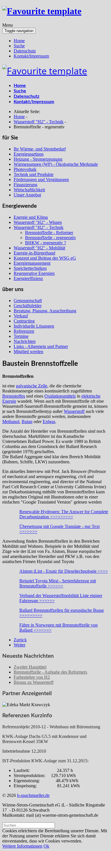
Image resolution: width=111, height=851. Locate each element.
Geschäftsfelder (28, 305)
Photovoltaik (25, 169)
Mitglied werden (28, 351)
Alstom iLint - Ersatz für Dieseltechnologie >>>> (63, 571)
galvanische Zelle (31, 385)
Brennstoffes (13, 396)
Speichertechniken (30, 268)
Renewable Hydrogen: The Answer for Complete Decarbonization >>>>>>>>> (63, 514)
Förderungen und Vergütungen (41, 179)
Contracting (24, 321)
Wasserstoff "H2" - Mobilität (39, 247)
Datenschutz (25, 50)
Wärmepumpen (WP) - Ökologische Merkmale (56, 164)
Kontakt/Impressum (31, 56)
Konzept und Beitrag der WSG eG (45, 258)
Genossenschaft (28, 300)
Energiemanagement (32, 263)
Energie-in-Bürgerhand (34, 253)
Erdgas (49, 421)
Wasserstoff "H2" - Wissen (38, 222)
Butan (27, 421)
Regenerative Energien (34, 273)
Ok (46, 846)
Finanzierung (25, 184)
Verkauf (21, 315)
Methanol (10, 421)
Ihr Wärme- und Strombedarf (40, 149)
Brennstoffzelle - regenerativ (50, 237)
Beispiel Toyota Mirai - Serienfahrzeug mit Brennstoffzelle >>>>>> (57, 583)
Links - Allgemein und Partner (41, 346)
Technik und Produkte (34, 174)
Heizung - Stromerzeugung (38, 159)
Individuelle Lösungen (34, 326)
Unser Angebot (27, 194)
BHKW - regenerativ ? (45, 242)
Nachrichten (25, 341)
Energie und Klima (31, 217)
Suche (19, 45)
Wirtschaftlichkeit (29, 189)
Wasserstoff (74, 411)
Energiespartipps (29, 154)
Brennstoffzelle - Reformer (49, 232)
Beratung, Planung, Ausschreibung (45, 310)
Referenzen (24, 331)
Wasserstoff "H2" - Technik (38, 227)
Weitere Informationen (22, 846)
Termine (21, 336)
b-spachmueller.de (33, 795)
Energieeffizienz (28, 278)
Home (19, 40)
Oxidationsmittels (60, 396)
